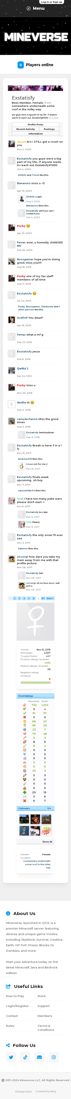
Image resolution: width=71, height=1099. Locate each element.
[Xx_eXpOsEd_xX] (35, 819)
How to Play (15, 996)
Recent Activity (25, 129)
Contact (12, 1016)
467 (48, 656)
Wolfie (21, 402)
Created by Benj (46, 1091)
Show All (47, 841)
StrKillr (22, 175)
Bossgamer (25, 259)
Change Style (23, 1091)
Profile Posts (35, 124)
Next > (50, 598)
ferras (21, 242)
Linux (29, 464)
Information (36, 133)
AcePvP (22, 317)
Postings (49, 129)
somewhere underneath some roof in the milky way (36, 864)
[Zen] (46, 830)
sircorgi (22, 556)
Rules (10, 1026)
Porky (21, 306)
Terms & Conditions (45, 1027)
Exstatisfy (24, 158)
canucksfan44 (27, 419)
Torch (35, 175)
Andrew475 (25, 459)
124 (49, 808)
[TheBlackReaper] (24, 819)
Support (43, 1006)
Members (44, 1016)
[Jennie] (24, 830)
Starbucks (47, 306)
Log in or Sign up (51, 2)
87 (43, 598)
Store (41, 996)
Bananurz (24, 183)
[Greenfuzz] (46, 819)
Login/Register (17, 1006)
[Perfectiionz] (35, 830)
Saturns (22, 548)
